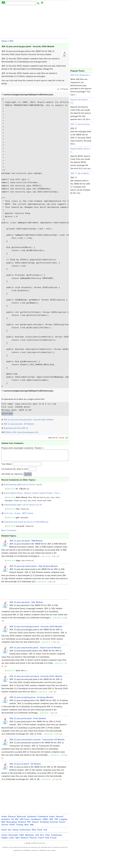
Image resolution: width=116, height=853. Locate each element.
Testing (19, 825)
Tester (4, 835)
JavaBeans (36, 819)
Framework (42, 816)
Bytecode (21, 816)
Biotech (12, 816)
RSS (34, 830)
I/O (12, 819)
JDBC (45, 819)
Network (22, 822)
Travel (41, 838)
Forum (53, 838)
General (59, 816)
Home (4, 41)
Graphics (5, 819)
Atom (39, 830)
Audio (4, 816)
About (16, 830)
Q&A (17, 838)
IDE (16, 819)
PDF (29, 822)
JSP (56, 819)
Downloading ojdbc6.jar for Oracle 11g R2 (23, 485)
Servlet (4, 825)
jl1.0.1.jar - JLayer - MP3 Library (18, 513)
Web (26, 825)
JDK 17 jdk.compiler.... (80, 173)
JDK (11, 41)
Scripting (44, 822)
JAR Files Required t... (80, 75)
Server (62, 822)
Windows (29, 835)
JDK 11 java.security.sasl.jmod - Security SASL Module (29, 420)
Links (11, 838)
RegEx (4, 838)
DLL (42, 835)
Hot (10, 830)
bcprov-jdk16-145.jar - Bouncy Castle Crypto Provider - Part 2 (32, 493)
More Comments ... (9, 530)
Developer (13, 835)
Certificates (56, 835)
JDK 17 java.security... (80, 124)
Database (31, 816)
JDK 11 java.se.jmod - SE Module (19, 424)
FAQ (47, 838)
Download (7, 413)
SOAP (12, 825)
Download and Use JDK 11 (16, 428)
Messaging (11, 822)
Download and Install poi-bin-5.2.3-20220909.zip (26, 522)
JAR (37, 835)
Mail (3, 822)
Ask (45, 830)
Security (54, 822)
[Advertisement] (35, 22)
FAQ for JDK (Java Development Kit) (21, 432)
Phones (33, 838)
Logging (63, 819)
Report (35, 822)
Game (52, 816)
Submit (28, 474)
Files (47, 835)
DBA (22, 835)
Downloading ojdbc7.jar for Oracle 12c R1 (23, 505)
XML (32, 825)
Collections (25, 830)
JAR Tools (25, 819)
